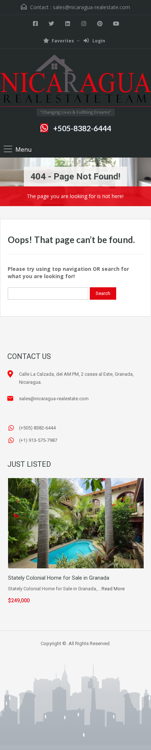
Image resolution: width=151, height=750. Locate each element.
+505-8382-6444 (82, 128)
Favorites (63, 41)
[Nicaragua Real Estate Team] (75, 81)
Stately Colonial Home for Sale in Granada (58, 578)
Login (98, 41)
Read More (113, 588)
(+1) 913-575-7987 (38, 440)
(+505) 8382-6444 (37, 428)
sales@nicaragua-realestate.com (91, 7)
